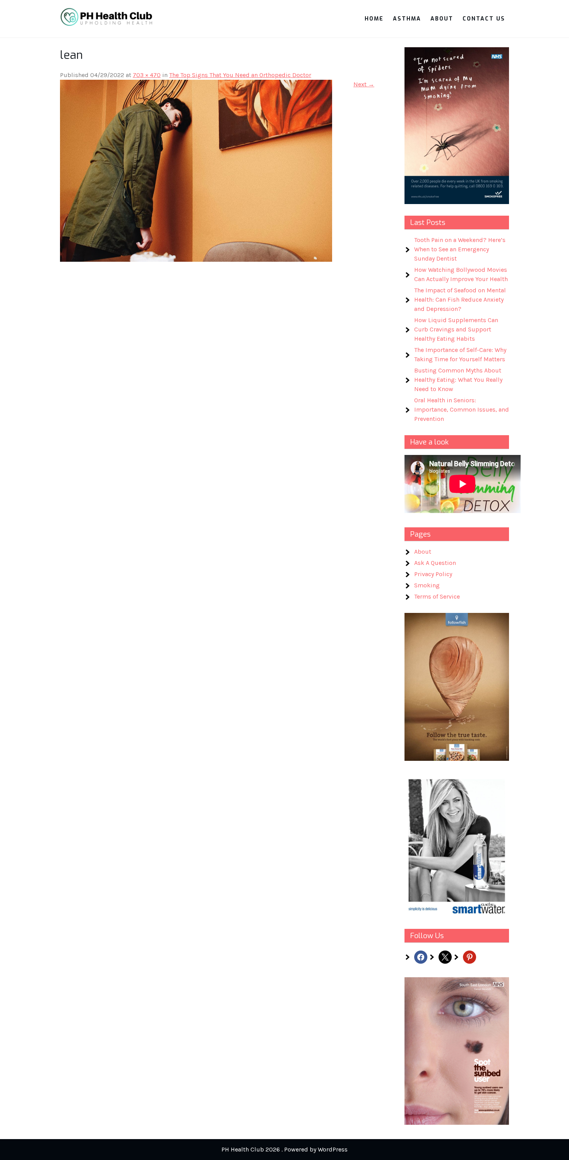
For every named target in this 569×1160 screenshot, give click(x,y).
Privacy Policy (433, 574)
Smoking (427, 585)
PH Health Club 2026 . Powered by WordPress (284, 1149)
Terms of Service (437, 596)
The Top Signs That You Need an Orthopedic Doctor (240, 75)
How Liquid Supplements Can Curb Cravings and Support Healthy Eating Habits (456, 329)
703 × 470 (147, 75)
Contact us (484, 18)
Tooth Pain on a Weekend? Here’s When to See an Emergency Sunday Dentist (460, 249)
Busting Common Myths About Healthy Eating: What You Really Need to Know (458, 380)
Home (374, 18)
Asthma (407, 18)
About (441, 18)
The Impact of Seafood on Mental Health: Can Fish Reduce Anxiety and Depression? (460, 299)
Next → (363, 84)
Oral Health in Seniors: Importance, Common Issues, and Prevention (461, 409)
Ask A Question (435, 562)
